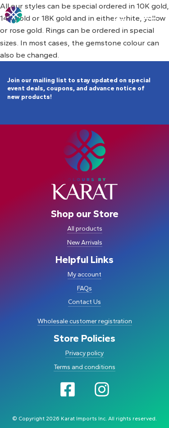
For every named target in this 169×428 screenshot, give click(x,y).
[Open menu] (149, 15)
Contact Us (84, 302)
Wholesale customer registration (84, 321)
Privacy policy (84, 353)
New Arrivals (84, 242)
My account (84, 274)
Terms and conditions (84, 367)
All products (84, 228)
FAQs (84, 288)
